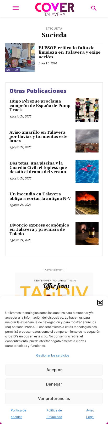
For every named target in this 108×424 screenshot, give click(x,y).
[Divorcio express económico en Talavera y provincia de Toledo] (87, 233)
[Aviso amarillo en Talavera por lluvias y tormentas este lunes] (87, 140)
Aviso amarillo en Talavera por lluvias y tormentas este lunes (38, 137)
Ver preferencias (54, 398)
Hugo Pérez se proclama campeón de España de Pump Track (40, 105)
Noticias (12, 70)
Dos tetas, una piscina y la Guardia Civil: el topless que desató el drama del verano (38, 167)
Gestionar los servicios (52, 355)
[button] (100, 302)
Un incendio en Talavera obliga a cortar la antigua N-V (40, 196)
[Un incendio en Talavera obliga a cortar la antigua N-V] (87, 202)
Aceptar (54, 369)
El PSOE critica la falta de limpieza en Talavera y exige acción (70, 52)
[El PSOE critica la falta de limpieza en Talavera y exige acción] (20, 57)
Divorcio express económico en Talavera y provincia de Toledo (39, 229)
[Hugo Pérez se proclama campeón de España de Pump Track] (87, 109)
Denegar (54, 384)
